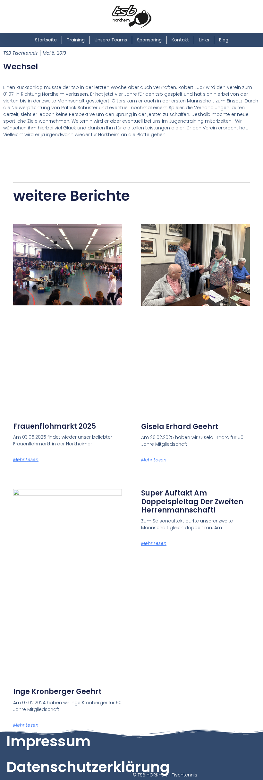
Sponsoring (149, 40)
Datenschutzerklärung (88, 767)
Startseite (46, 40)
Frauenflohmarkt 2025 (54, 426)
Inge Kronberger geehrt (57, 692)
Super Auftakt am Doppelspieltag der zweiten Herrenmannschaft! (192, 501)
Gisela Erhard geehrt (179, 427)
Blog (223, 40)
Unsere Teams (111, 40)
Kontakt (180, 40)
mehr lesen (25, 459)
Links (204, 40)
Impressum (48, 741)
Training (76, 40)
